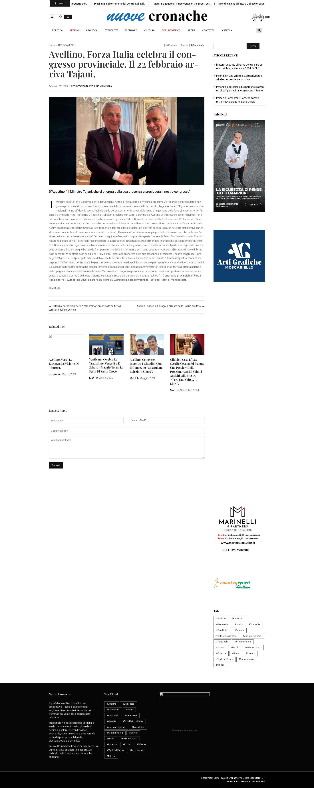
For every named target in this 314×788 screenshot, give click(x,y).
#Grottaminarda (243, 641)
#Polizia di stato (253, 647)
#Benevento (222, 624)
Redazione (55, 374)
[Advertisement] (239, 343)
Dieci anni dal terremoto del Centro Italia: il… (100, 3)
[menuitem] (58, 30)
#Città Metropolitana (226, 636)
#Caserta (239, 630)
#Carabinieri (222, 630)
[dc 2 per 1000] (239, 426)
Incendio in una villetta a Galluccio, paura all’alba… (227, 3)
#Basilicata (237, 618)
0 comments (197, 45)
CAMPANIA (106, 86)
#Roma (235, 653)
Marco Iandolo (246, 659)
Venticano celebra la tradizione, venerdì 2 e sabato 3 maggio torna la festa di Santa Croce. (106, 365)
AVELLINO (94, 86)
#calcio (238, 624)
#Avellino (221, 618)
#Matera (220, 647)
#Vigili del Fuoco (224, 659)
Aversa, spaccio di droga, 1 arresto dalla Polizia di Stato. (170, 306)
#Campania (254, 624)
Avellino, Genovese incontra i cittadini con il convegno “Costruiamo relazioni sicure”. (146, 365)
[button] (52, 17)
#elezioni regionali (252, 636)
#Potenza (221, 653)
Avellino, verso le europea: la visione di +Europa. (64, 363)
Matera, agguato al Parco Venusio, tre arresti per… (163, 3)
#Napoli (234, 647)
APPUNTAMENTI (66, 45)
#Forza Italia (222, 641)
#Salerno (250, 653)
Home (52, 45)
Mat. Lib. (94, 378)
